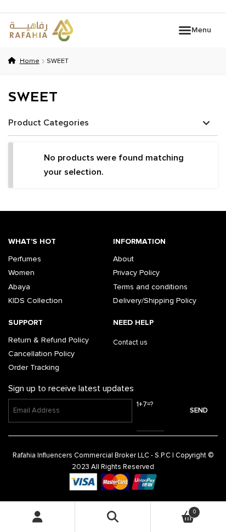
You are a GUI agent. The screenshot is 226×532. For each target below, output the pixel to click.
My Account (37, 517)
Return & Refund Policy (48, 340)
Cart (173, 509)
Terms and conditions (150, 286)
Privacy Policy (136, 272)
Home (29, 61)
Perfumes (24, 259)
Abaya (19, 286)
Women (21, 272)
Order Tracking (33, 367)
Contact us (130, 342)
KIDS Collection (35, 300)
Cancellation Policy (41, 353)
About (123, 259)
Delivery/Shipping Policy (154, 300)
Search (112, 517)
